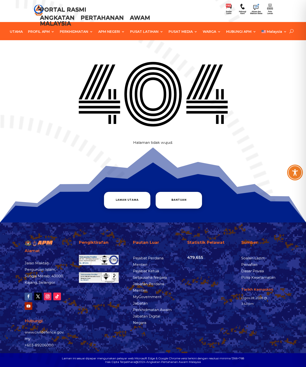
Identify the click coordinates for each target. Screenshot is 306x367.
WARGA (209, 32)
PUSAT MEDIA (181, 32)
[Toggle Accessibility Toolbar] (295, 172)
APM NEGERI (109, 32)
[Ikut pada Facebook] (28, 296)
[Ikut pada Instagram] (47, 296)
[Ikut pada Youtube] (28, 306)
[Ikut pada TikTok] (57, 296)
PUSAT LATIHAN (144, 32)
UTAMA (16, 32)
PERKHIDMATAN (74, 32)
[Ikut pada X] (38, 296)
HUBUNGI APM (238, 32)
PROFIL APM (39, 32)
